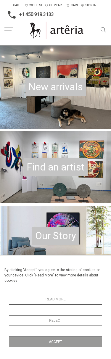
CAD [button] (16, 5)
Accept (55, 342)
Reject (55, 320)
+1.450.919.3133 (36, 14)
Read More (56, 299)
